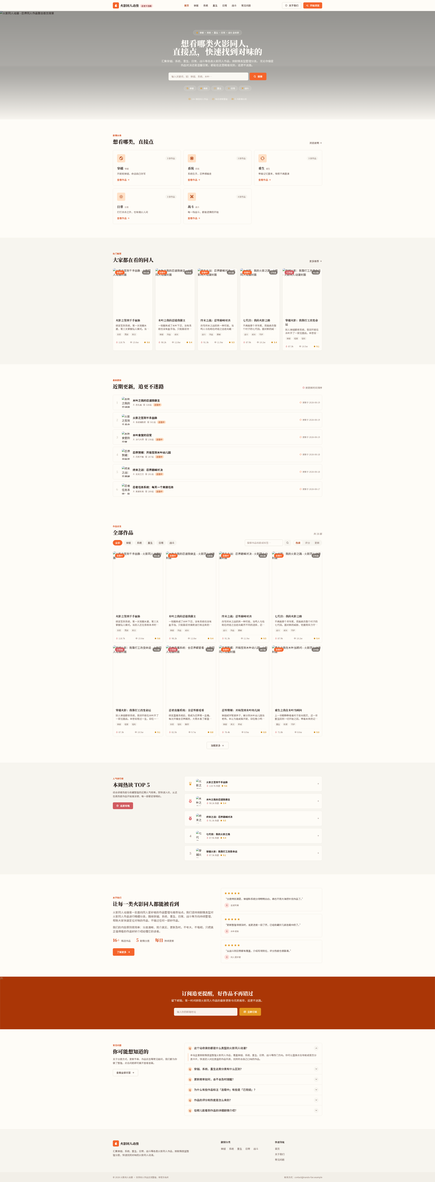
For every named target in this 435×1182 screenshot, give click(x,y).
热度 (298, 542)
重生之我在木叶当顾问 (288, 710)
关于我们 (293, 5)
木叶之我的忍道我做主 (171, 320)
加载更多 (215, 745)
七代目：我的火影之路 (256, 320)
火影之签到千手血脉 (128, 320)
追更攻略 (125, 805)
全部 (117, 542)
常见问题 (246, 5)
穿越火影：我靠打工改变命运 (301, 322)
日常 (224, 5)
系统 (205, 5)
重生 (215, 5)
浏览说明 (314, 143)
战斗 (234, 5)
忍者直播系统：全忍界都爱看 (186, 710)
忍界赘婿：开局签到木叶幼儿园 (241, 710)
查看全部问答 (123, 1072)
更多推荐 (314, 261)
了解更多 (121, 952)
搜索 (260, 76)
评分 (307, 542)
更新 (317, 542)
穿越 (196, 5)
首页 (186, 5)
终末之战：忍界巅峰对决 (215, 320)
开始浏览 (314, 5)
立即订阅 (252, 1011)
